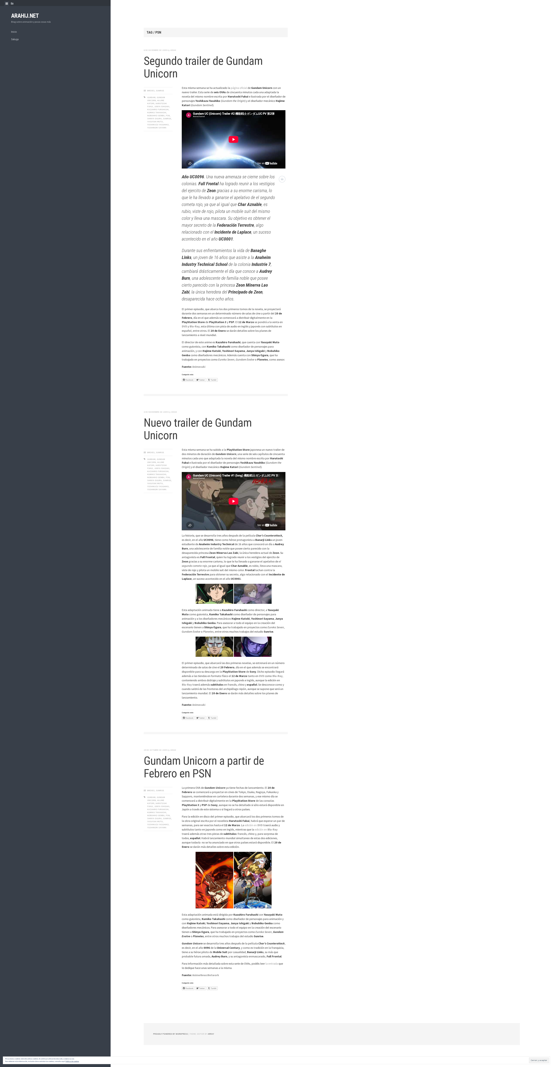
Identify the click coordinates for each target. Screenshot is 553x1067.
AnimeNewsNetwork (205, 975)
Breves (151, 90)
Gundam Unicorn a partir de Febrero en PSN (204, 767)
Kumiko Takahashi (156, 112)
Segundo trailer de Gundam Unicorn (203, 67)
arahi (173, 50)
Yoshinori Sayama (156, 127)
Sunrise (160, 90)
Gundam (151, 97)
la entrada (271, 963)
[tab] (6, 3)
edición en (254, 825)
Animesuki (198, 366)
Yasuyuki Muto (155, 121)
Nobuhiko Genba (156, 115)
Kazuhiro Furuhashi (158, 109)
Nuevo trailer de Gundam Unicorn (198, 429)
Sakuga (15, 39)
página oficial (239, 88)
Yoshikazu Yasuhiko (158, 124)
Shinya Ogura (154, 118)
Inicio (14, 31)
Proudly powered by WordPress (170, 1034)
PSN (168, 115)
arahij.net (25, 15)
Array (211, 1034)
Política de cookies (72, 1061)
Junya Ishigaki (161, 106)
